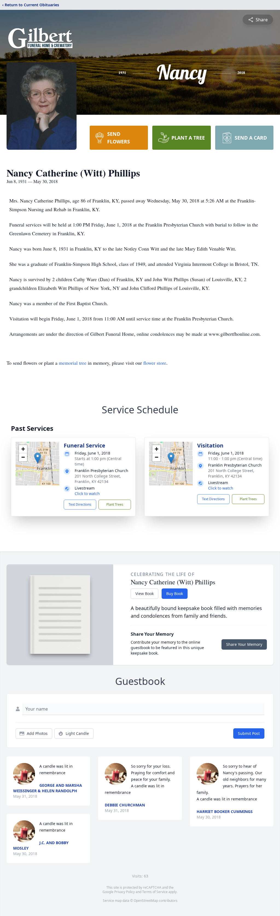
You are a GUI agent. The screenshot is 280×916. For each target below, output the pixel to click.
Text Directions (80, 504)
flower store (154, 363)
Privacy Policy (124, 892)
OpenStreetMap (146, 900)
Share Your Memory (244, 644)
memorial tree (72, 363)
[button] (37, 458)
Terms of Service (155, 892)
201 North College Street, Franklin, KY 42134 (98, 478)
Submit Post (249, 733)
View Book (144, 593)
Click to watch (87, 493)
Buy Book (174, 593)
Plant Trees (114, 504)
